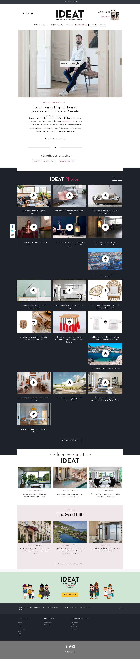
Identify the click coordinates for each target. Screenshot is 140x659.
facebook (26, 13)
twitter (23, 13)
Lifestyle (45, 25)
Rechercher (32, 13)
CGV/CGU (37, 608)
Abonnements (47, 622)
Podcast (94, 25)
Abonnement (84, 608)
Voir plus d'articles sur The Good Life (70, 564)
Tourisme (69, 25)
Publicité (65, 608)
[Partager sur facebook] (12, 226)
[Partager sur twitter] (12, 231)
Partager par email (12, 234)
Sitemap (21, 609)
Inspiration (56, 102)
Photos (19, 635)
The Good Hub (75, 627)
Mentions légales (25, 608)
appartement (67, 122)
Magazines (47, 624)
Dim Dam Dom (75, 629)
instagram (28, 13)
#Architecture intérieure (43, 161)
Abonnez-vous (70, 594)
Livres (45, 627)
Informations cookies (51, 608)
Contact (74, 608)
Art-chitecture (57, 25)
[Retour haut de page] (121, 608)
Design (37, 25)
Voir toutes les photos (68, 63)
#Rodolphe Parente (67, 161)
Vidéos (102, 25)
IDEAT (75, 2)
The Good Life (66, 2)
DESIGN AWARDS (81, 25)
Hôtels (39, 545)
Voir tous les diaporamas (70, 440)
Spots (19, 631)
